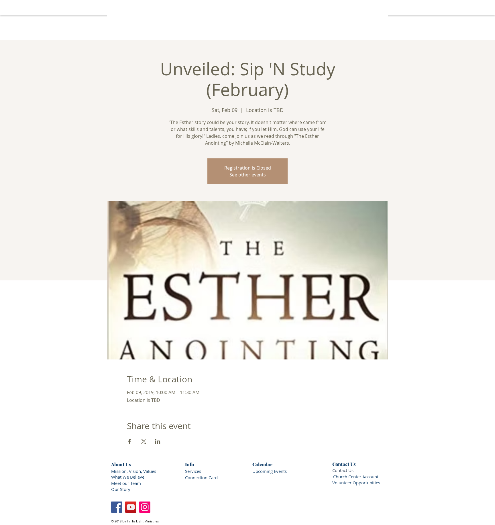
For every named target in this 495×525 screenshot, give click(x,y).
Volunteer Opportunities (356, 482)
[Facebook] (116, 507)
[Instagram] (144, 507)
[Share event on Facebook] (129, 441)
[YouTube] (130, 507)
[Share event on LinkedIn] (157, 441)
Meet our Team (126, 483)
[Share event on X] (143, 441)
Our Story (121, 489)
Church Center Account (355, 476)
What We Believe (127, 477)
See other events (247, 175)
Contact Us (342, 470)
